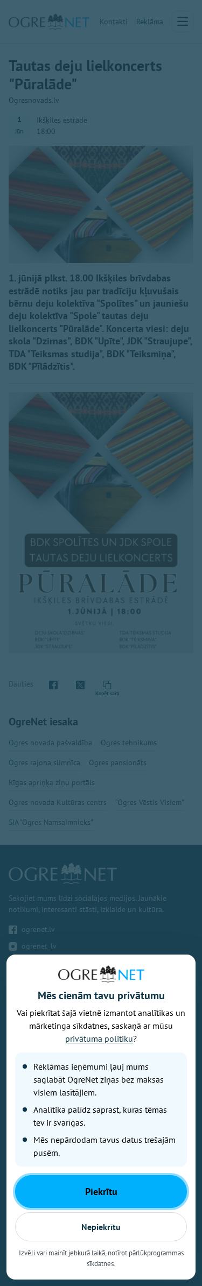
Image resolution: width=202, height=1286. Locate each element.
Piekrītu (101, 1191)
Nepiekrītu (101, 1226)
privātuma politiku (99, 1038)
